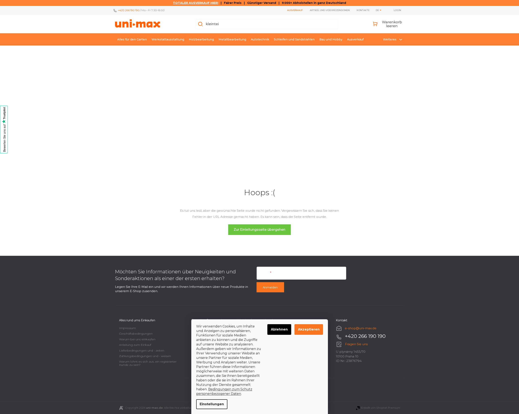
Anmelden (270, 287)
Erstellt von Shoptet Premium (380, 407)
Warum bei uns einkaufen (137, 339)
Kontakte (363, 10)
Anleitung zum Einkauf (135, 345)
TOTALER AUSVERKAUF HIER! (195, 3)
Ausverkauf (295, 10)
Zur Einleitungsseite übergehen (259, 229)
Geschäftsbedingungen (136, 333)
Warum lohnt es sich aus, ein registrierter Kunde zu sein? (148, 363)
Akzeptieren (309, 329)
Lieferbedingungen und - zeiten (141, 350)
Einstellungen (212, 404)
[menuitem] (132, 39)
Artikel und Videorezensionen (330, 10)
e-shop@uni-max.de (360, 328)
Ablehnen (279, 329)
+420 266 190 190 (128, 10)
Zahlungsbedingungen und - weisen (145, 356)
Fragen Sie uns (356, 344)
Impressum (127, 328)
